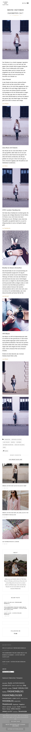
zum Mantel (5, 103)
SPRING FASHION (15, 709)
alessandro (4, 683)
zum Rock (4, 166)
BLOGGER (4, 688)
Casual (14, 688)
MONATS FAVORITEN (15, 455)
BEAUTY (14, 685)
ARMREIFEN (7, 439)
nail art (4, 706)
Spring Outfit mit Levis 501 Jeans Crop (14, 485)
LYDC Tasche (6, 442)
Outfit (18, 706)
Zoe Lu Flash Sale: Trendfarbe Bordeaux (13, 603)
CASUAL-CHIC (23, 688)
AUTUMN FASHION (18, 683)
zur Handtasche (6, 228)
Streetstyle (22, 711)
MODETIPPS (17, 701)
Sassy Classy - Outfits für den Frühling (13, 613)
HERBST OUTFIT (16, 698)
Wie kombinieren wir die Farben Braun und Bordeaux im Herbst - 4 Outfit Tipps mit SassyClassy (15, 608)
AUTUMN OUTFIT (6, 685)
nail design (8, 706)
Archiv (4, 669)
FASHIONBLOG (15, 691)
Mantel (13, 442)
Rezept (8, 709)
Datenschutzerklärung (15, 729)
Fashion (4, 691)
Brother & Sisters (16, 439)
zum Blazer (5, 359)
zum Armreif (5, 296)
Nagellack (22, 704)
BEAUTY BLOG (19, 685)
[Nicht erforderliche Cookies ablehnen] (29, 723)
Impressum (5, 678)
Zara (4, 447)
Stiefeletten (15, 711)
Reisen (4, 709)
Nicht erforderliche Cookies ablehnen (15, 725)
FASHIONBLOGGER (12, 695)
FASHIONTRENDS (7, 698)
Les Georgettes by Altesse (10, 541)
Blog (24, 685)
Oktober (19, 442)
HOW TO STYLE (24, 698)
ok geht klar (15, 721)
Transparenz (19, 678)
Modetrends (7, 704)
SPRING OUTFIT (7, 711)
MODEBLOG (8, 701)
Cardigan (10, 688)
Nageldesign (15, 704)
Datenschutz (12, 678)
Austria (10, 683)
